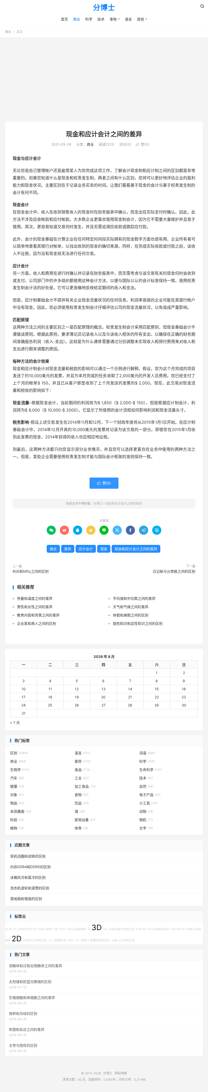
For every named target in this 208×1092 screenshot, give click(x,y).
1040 (70, 940)
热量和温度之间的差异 (35, 598)
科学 (88, 19)
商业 (76, 19)
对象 (17, 795)
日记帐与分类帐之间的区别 (174, 571)
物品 (17, 803)
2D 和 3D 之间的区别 (18, 929)
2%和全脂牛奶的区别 (121, 929)
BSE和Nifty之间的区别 (31, 571)
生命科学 (150, 769)
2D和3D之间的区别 (35, 940)
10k (105, 929)
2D (17, 938)
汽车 (17, 778)
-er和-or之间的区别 (123, 940)
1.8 (76, 940)
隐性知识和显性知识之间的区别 (138, 623)
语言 (128, 19)
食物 (82, 795)
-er (89, 929)
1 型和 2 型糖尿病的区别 (94, 940)
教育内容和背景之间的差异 (38, 615)
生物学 (19, 769)
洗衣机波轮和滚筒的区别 (29, 888)
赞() (142, 144)
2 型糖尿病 (59, 940)
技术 (101, 19)
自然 (146, 786)
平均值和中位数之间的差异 (134, 598)
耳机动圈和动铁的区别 (28, 856)
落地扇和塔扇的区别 (26, 898)
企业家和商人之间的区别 (36, 623)
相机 (146, 820)
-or (49, 940)
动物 (146, 811)
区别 (19, 753)
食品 (82, 769)
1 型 (55, 929)
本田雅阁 (20, 811)
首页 (64, 19)
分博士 (104, 8)
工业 (82, 778)
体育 (81, 828)
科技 (17, 820)
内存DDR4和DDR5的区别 (30, 867)
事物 (113, 19)
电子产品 (150, 795)
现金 (103, 549)
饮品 (82, 803)
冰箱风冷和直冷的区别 (28, 877)
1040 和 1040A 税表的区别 (152, 929)
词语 (147, 753)
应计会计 (86, 549)
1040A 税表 (44, 929)
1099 (62, 929)
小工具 (148, 803)
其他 (140, 19)
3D (97, 927)
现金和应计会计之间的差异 (104, 134)
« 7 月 (15, 722)
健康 (17, 786)
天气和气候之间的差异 (130, 607)
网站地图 (121, 1073)
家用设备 (85, 820)
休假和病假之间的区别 (130, 615)
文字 (146, 828)
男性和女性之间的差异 (35, 607)
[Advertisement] (104, 77)
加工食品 (85, 786)
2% (34, 929)
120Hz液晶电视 (76, 929)
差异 (67, 549)
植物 (17, 828)
